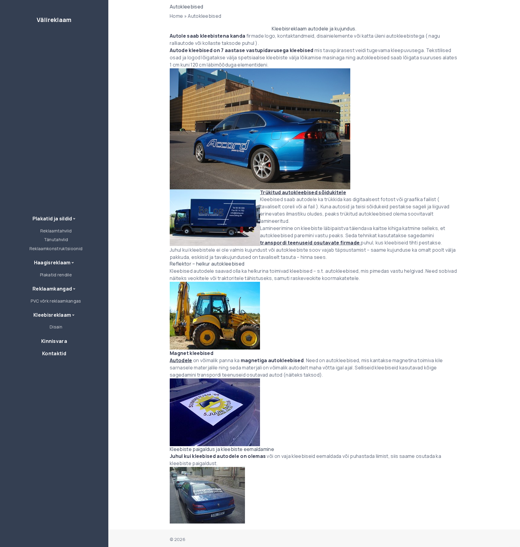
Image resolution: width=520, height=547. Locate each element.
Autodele (181, 360)
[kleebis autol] (314, 412)
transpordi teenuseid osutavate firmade (310, 242)
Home (176, 16)
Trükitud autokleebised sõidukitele (303, 192)
